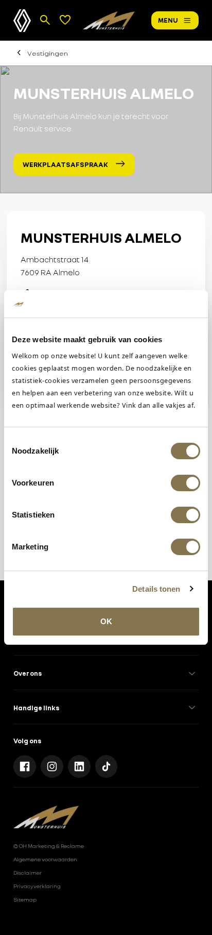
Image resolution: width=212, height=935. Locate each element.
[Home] (109, 20)
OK (106, 621)
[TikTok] (106, 766)
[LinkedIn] (79, 766)
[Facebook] (24, 766)
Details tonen (156, 589)
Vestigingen (47, 53)
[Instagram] (52, 766)
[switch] (185, 483)
